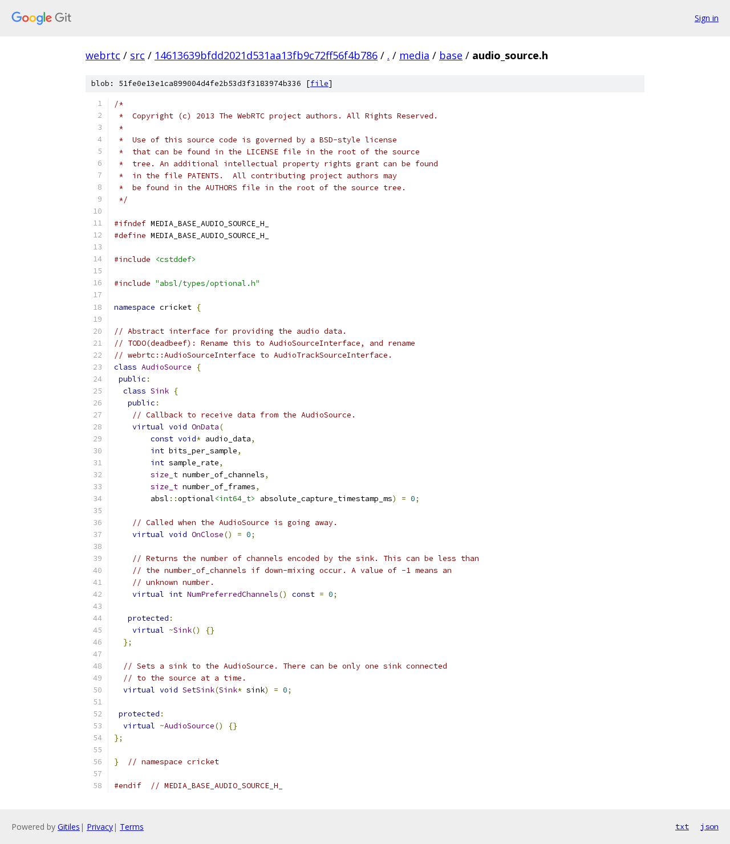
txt (682, 826)
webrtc (103, 55)
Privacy (100, 826)
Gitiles (69, 826)
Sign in (707, 18)
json (709, 826)
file (319, 83)
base (451, 55)
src (137, 55)
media (414, 55)
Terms (132, 826)
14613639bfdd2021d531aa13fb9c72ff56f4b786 (266, 55)
